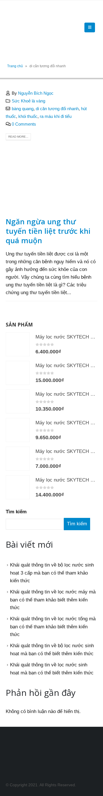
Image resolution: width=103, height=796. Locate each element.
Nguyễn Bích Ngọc (36, 93)
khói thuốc (27, 116)
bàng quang (22, 108)
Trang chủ (15, 66)
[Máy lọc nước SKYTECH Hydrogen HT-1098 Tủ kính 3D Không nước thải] (18, 373)
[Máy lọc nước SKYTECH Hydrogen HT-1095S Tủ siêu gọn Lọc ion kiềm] (18, 401)
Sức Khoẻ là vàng (28, 100)
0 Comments (24, 124)
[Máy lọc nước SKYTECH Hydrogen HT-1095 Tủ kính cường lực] (18, 459)
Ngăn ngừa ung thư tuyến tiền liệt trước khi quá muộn (48, 231)
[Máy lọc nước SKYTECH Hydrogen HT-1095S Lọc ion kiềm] (18, 430)
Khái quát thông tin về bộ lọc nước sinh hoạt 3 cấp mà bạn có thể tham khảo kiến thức (52, 572)
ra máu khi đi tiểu (56, 116)
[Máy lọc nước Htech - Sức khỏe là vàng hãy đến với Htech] (21, 27)
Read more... (18, 136)
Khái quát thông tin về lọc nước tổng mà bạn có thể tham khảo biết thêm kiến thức (53, 626)
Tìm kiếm (16, 511)
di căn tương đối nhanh (57, 108)
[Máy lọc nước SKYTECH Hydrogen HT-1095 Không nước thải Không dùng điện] (18, 344)
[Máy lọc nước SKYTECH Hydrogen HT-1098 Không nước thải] (18, 487)
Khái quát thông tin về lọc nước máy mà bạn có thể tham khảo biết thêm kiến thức (53, 599)
